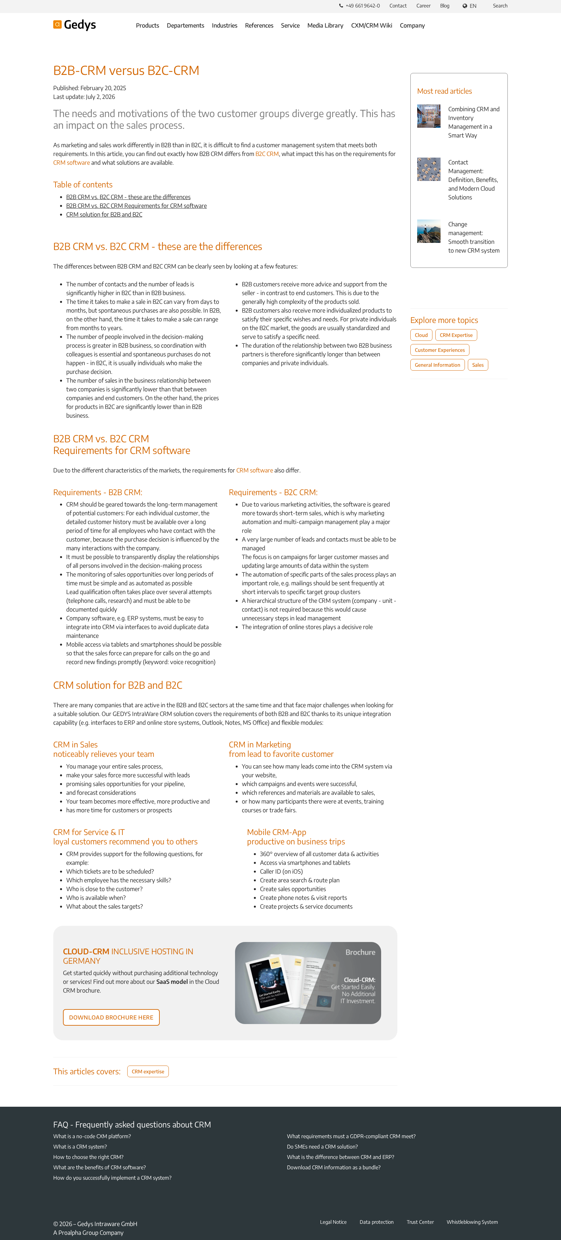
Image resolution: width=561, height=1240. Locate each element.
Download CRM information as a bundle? (333, 1167)
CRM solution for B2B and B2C (104, 214)
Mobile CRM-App (276, 832)
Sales (478, 365)
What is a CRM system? (80, 1146)
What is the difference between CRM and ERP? (340, 1157)
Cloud (421, 335)
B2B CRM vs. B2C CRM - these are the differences (128, 196)
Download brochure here (111, 1016)
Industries (224, 25)
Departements (185, 25)
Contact (398, 5)
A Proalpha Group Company (88, 1232)
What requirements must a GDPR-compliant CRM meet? (351, 1136)
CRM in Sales (75, 744)
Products (147, 25)
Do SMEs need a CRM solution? (322, 1146)
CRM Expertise (456, 335)
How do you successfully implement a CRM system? (112, 1177)
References (259, 25)
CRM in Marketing (260, 744)
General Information (437, 365)
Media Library (325, 25)
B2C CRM (267, 153)
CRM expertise (148, 1071)
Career (423, 5)
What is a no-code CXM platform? (92, 1136)
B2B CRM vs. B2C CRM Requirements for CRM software (136, 205)
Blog (444, 5)
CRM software (71, 162)
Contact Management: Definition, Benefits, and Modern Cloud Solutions (473, 179)
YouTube (88, 1203)
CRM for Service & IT (89, 832)
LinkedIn (73, 1203)
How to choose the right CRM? (88, 1157)
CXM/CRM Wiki (371, 25)
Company (412, 25)
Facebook (57, 1203)
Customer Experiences (440, 350)
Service (290, 25)
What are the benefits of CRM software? (99, 1167)
